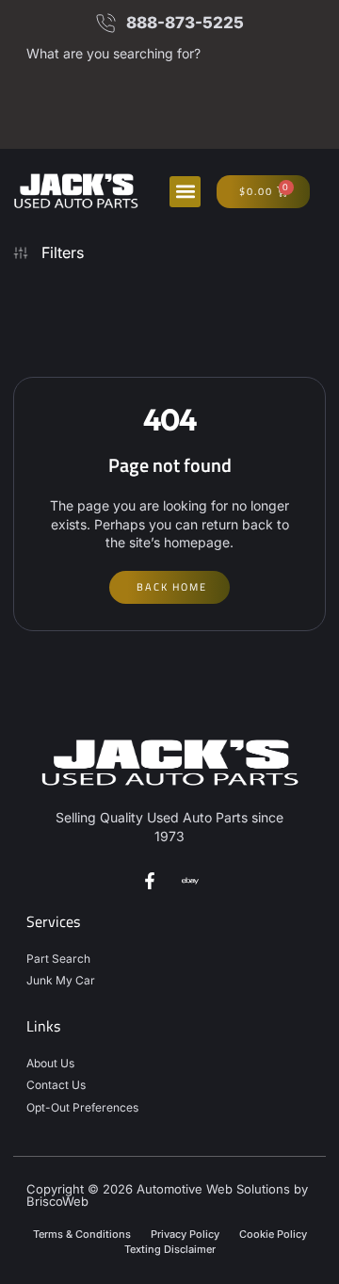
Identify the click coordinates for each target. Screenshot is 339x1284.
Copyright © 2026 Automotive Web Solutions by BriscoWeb (167, 1195)
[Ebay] (190, 881)
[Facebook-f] (150, 881)
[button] (185, 191)
